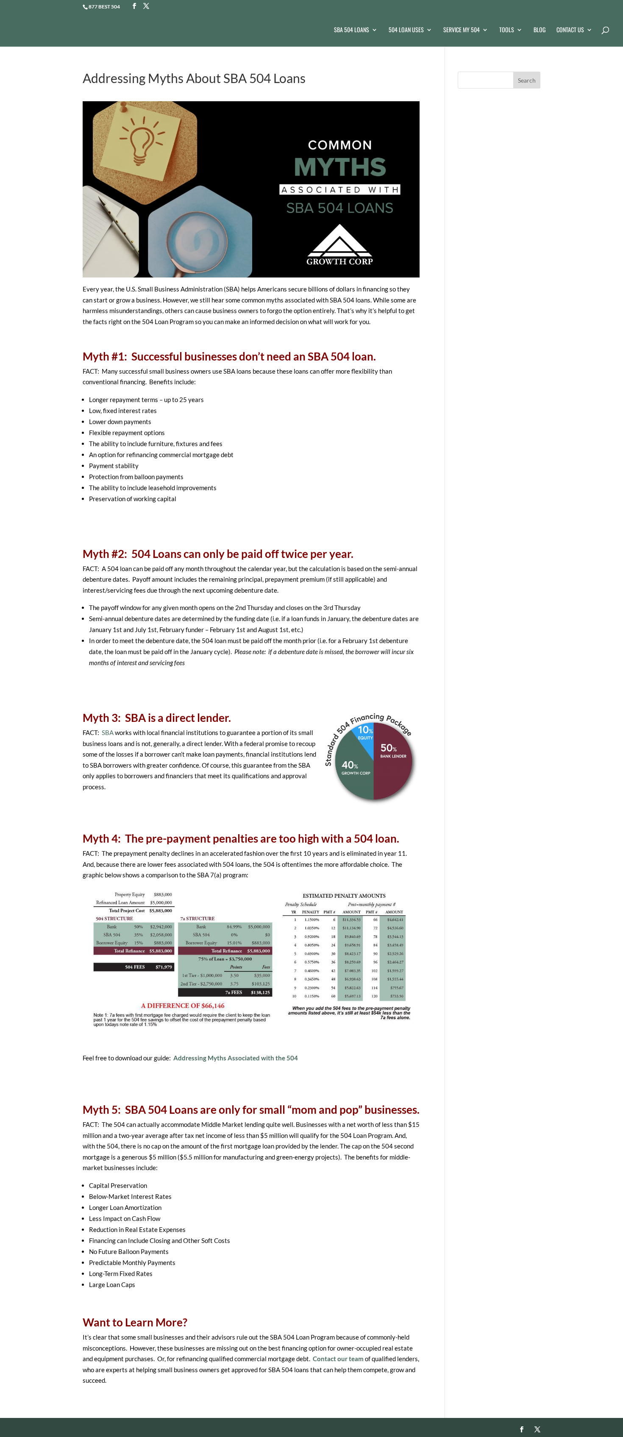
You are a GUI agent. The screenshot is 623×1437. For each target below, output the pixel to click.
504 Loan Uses (406, 30)
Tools (506, 30)
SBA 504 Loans (351, 30)
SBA (108, 732)
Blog (539, 30)
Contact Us (570, 30)
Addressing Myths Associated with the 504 (235, 1058)
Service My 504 (461, 30)
